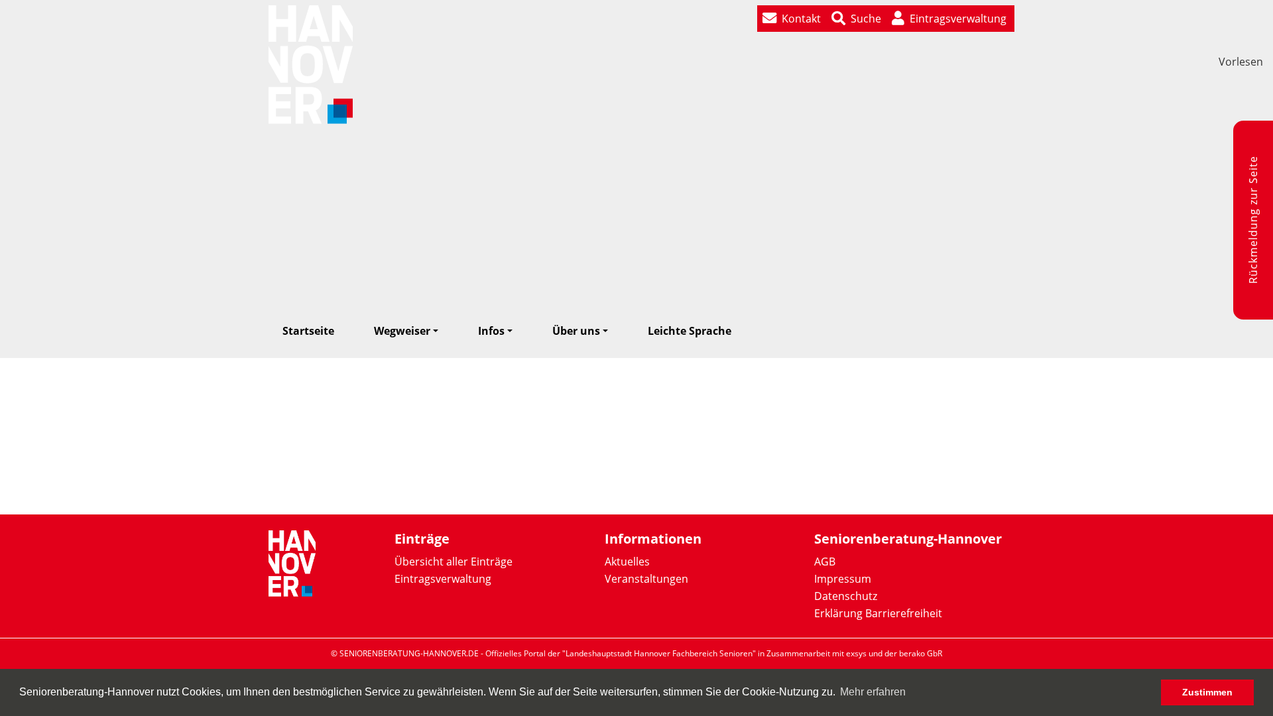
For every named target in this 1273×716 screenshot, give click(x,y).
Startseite (308, 331)
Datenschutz (845, 596)
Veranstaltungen (646, 578)
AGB (824, 561)
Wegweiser (402, 331)
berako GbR (920, 653)
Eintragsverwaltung (442, 578)
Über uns (576, 331)
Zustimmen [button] (1207, 692)
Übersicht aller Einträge (453, 561)
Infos (491, 331)
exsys (856, 653)
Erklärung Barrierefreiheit (878, 613)
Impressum (842, 578)
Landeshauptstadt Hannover (618, 653)
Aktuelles (627, 561)
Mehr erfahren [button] (873, 691)
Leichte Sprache (689, 331)
